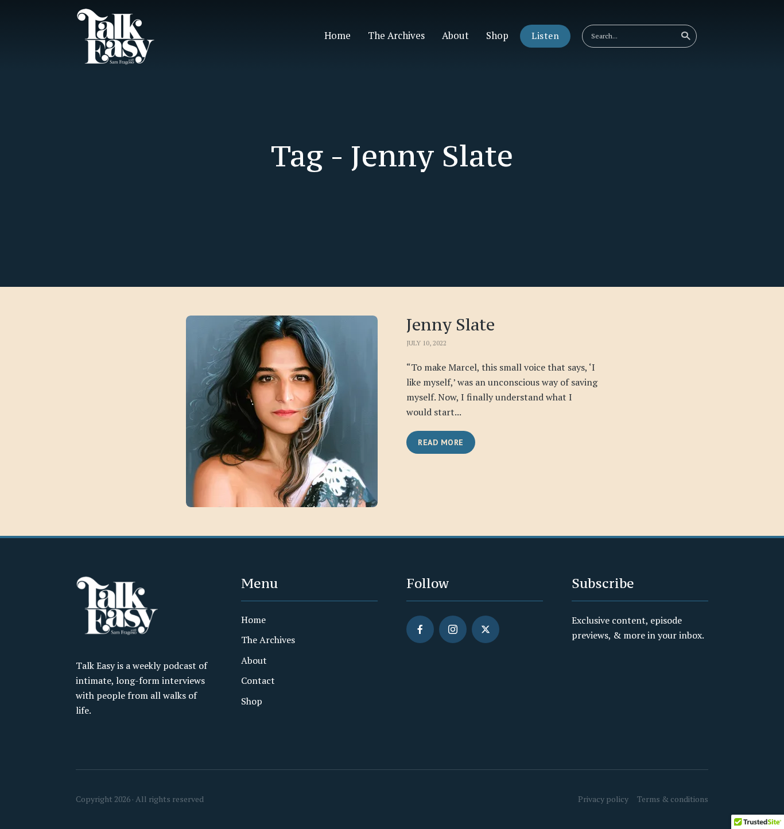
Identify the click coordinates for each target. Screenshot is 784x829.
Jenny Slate (450, 325)
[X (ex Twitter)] (485, 629)
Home (337, 35)
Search (685, 36)
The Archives (396, 35)
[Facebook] (420, 629)
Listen (545, 35)
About (455, 35)
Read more (441, 442)
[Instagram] (453, 629)
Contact (258, 680)
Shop (497, 35)
